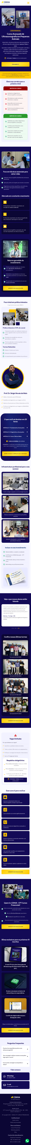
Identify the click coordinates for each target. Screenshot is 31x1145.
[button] (28, 3)
